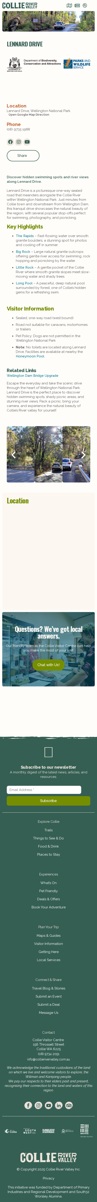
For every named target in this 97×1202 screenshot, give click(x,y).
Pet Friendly (48, 891)
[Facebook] (10, 142)
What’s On (48, 883)
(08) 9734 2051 (48, 1054)
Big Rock (23, 252)
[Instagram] (18, 142)
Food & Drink (48, 846)
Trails (48, 830)
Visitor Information (48, 944)
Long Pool (24, 283)
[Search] (85, 6)
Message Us (48, 1013)
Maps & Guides (48, 936)
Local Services (48, 960)
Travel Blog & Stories (48, 988)
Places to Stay (48, 854)
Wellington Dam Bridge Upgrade (32, 376)
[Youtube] (27, 142)
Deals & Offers (48, 899)
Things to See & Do (48, 838)
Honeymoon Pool (30, 356)
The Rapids (25, 236)
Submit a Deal (48, 1005)
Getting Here (49, 952)
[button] (13, 454)
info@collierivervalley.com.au (48, 1059)
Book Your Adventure (49, 907)
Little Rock (25, 267)
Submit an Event (49, 996)
